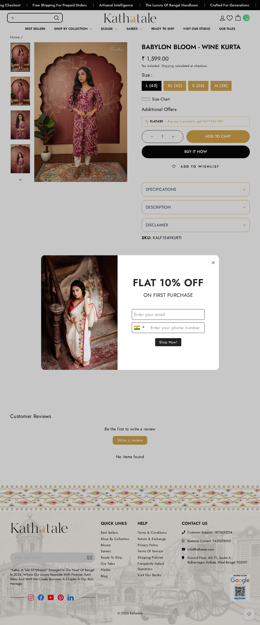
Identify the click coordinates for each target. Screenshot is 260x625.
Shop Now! (168, 342)
